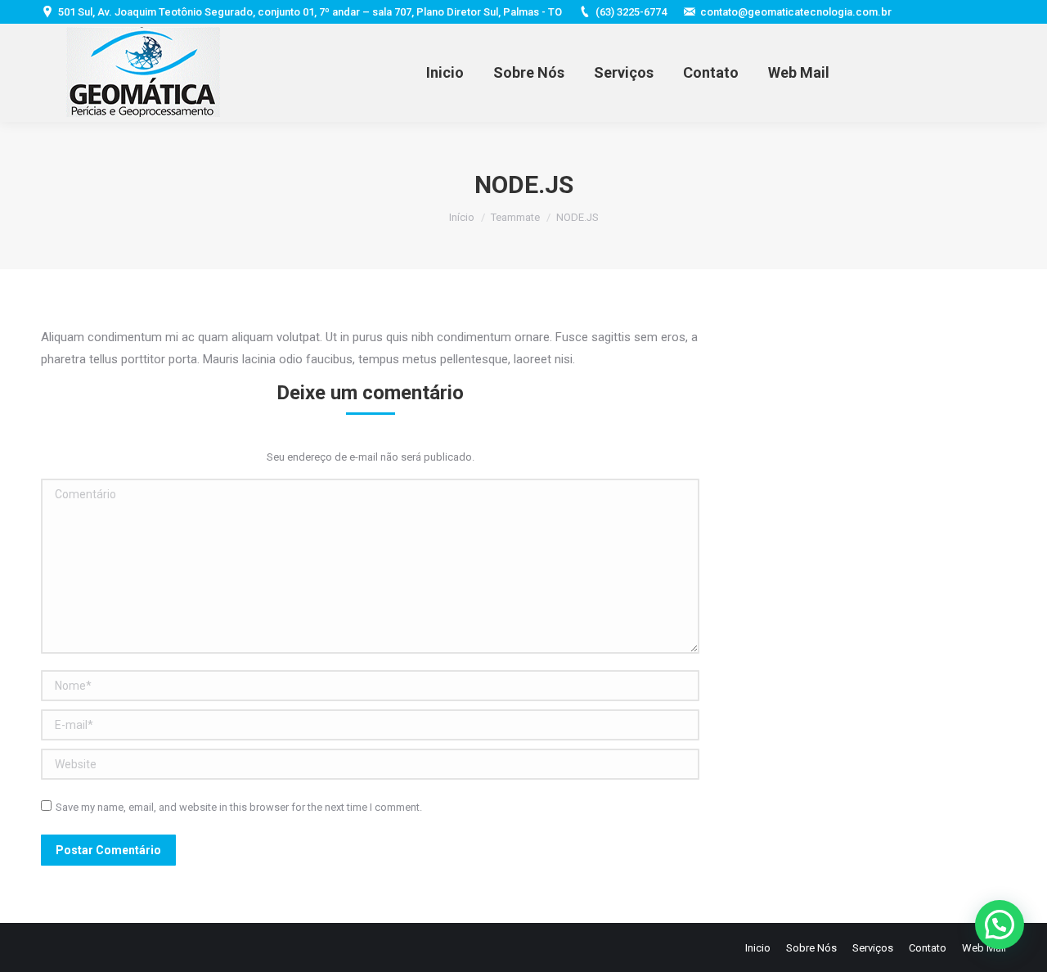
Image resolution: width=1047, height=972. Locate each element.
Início (461, 217)
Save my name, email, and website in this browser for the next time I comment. (239, 807)
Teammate (515, 217)
